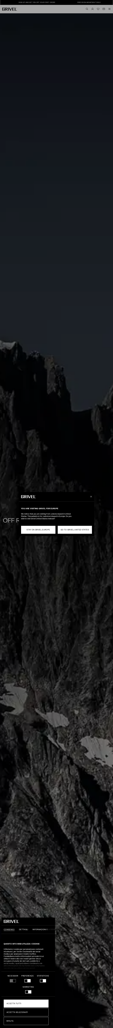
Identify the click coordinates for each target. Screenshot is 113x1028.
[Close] (90, 497)
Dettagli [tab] (23, 929)
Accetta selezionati (17, 1012)
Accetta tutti (13, 1003)
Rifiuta (10, 1021)
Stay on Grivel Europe (38, 530)
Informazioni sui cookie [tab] (45, 929)
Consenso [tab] (9, 929)
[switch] (27, 980)
